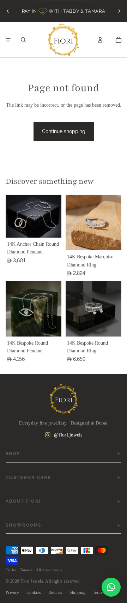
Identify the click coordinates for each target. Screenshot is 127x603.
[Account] (100, 40)
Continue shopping (63, 131)
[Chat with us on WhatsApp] (111, 587)
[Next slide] (119, 11)
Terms (98, 592)
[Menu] (8, 40)
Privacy (12, 592)
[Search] (23, 40)
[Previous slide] (8, 11)
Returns (55, 592)
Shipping (77, 592)
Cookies (33, 592)
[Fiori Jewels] (63, 399)
